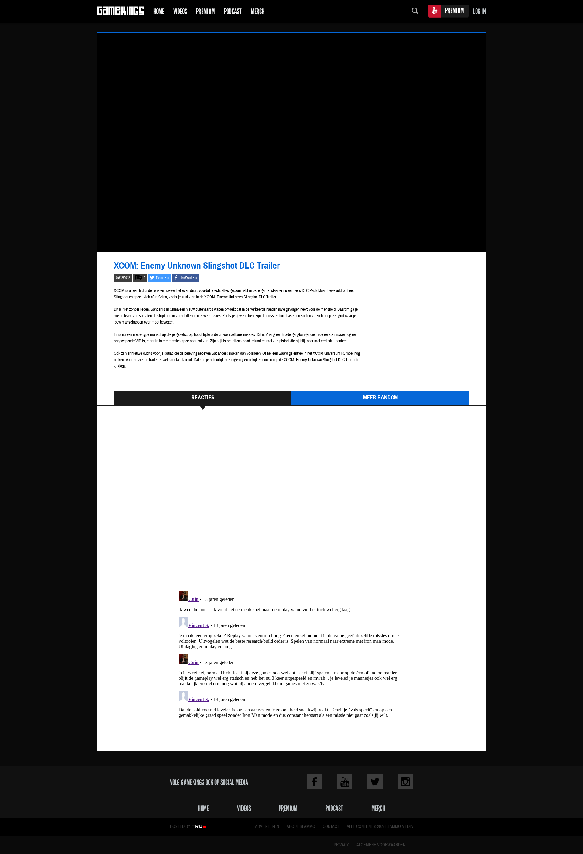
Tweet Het (162, 278)
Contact (331, 826)
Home (158, 11)
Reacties (202, 397)
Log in (479, 11)
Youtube (344, 781)
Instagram (405, 781)
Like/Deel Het (188, 278)
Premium (205, 11)
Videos (180, 11)
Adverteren (267, 826)
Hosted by (180, 826)
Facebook (314, 781)
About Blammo (301, 826)
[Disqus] (291, 503)
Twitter (375, 781)
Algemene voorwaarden (380, 845)
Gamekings (120, 11)
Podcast (233, 11)
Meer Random (380, 397)
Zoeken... (415, 11)
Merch (257, 11)
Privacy (341, 845)
